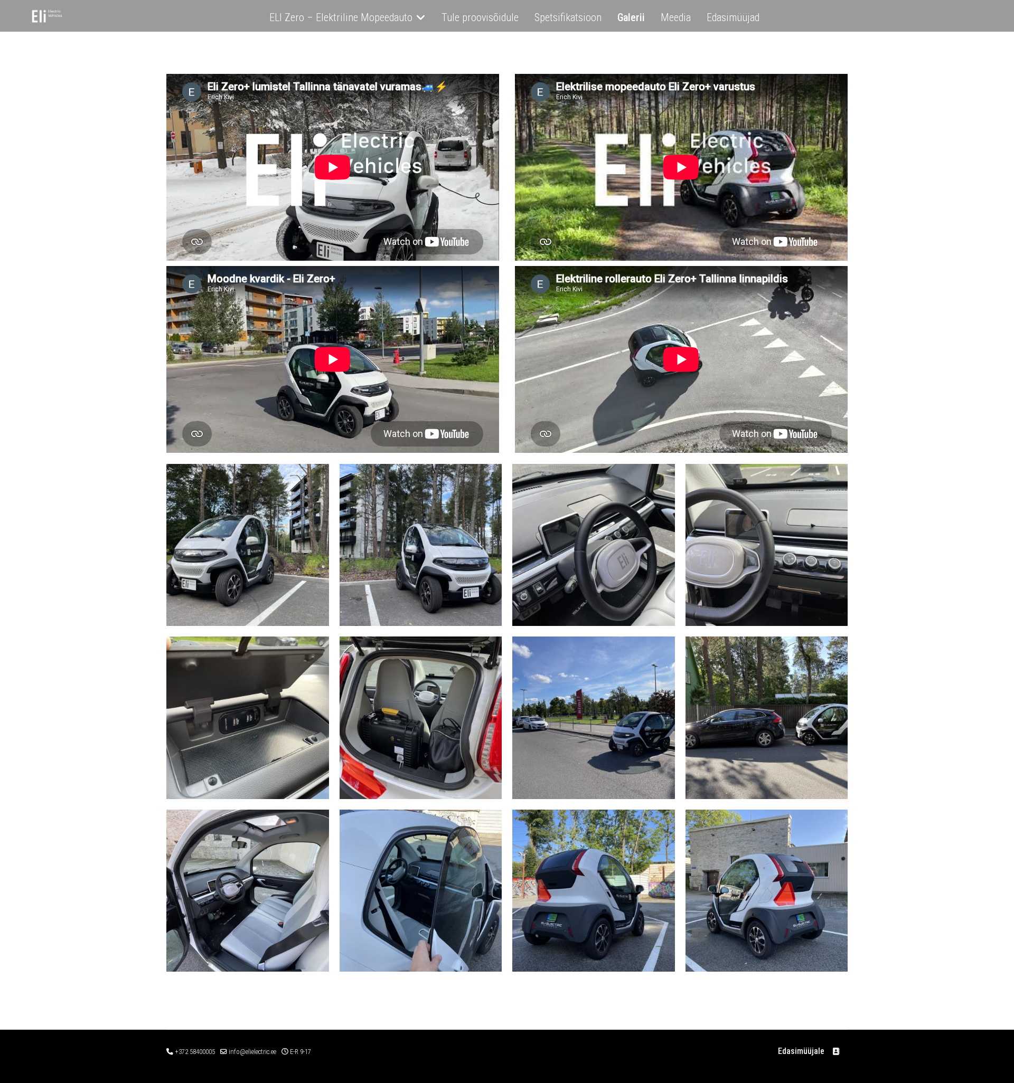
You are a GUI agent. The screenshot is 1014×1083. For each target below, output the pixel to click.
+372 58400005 (195, 1052)
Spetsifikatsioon (568, 17)
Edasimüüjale (801, 1051)
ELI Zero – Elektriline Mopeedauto (340, 17)
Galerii (631, 17)
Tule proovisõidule (480, 17)
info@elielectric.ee (252, 1052)
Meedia (676, 17)
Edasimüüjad (733, 17)
